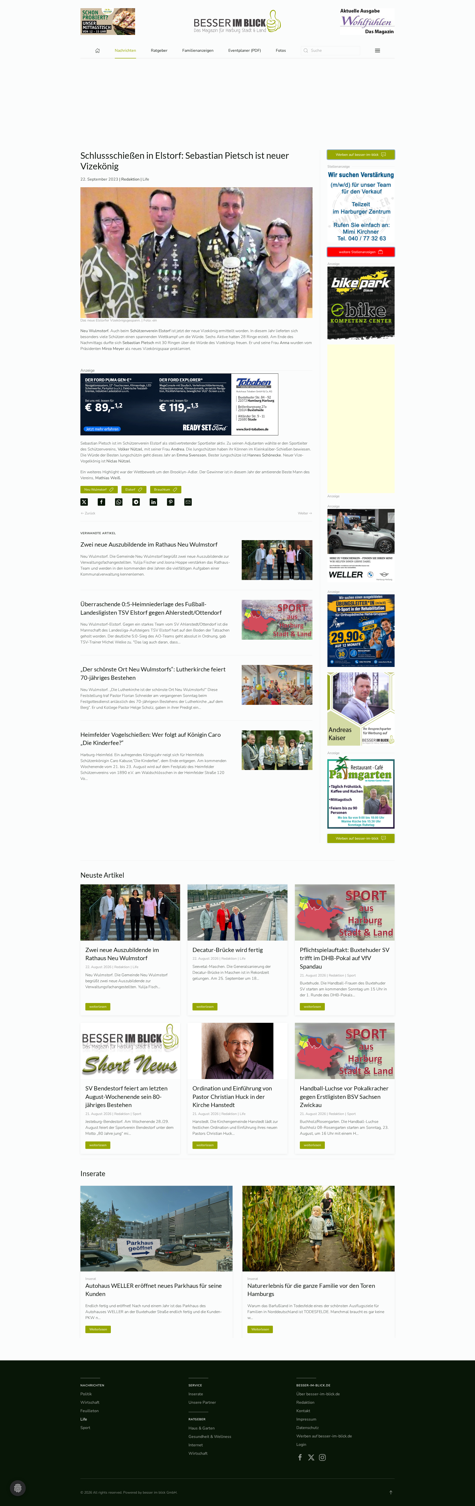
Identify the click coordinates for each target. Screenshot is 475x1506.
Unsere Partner (202, 1402)
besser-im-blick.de (313, 1385)
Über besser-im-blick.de (318, 1394)
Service (195, 1385)
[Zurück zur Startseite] (237, 21)
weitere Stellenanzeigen (357, 252)
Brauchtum (162, 489)
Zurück (90, 513)
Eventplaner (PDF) (244, 50)
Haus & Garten (202, 1428)
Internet (196, 1445)
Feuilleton (89, 1411)
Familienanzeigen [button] (198, 50)
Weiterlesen (260, 1329)
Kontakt (303, 1411)
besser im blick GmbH (160, 1492)
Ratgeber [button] (159, 50)
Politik (86, 1394)
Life (145, 179)
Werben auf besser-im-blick (357, 154)
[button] (377, 50)
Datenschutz (307, 1427)
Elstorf (130, 489)
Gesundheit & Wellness (210, 1436)
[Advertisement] (237, 95)
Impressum (306, 1419)
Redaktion (305, 1402)
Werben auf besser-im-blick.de (324, 1436)
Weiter (303, 513)
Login (301, 1444)
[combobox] (330, 50)
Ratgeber (197, 1419)
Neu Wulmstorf (95, 489)
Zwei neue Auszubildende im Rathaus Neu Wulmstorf (148, 544)
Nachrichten (92, 1385)
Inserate (196, 1394)
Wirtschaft (89, 1402)
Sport (85, 1427)
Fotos (281, 50)
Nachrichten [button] (125, 50)
